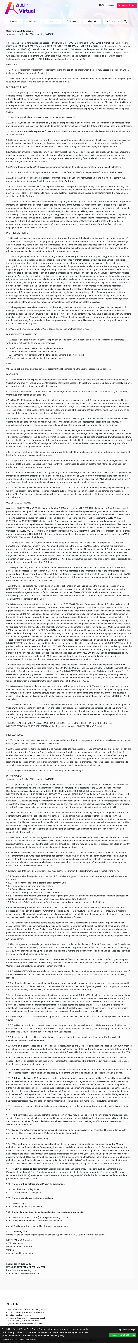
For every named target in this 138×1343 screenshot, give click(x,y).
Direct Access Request (127, 5)
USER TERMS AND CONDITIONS (13, 1340)
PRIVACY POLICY (31, 1340)
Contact (111, 5)
